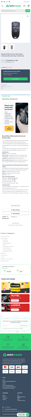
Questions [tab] (13, 216)
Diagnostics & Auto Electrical (7, 259)
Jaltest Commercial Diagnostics (9, 381)
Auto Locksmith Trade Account (9, 386)
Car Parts (3, 257)
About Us (5, 396)
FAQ (18, 395)
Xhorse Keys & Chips (7, 251)
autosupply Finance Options (9, 388)
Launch (4, 382)
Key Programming (7, 243)
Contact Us (5, 398)
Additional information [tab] (10, 99)
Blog (18, 399)
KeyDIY (11, 86)
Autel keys (5, 240)
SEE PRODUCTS (14, 300)
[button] (2, 6)
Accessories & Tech (5, 236)
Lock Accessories (7, 248)
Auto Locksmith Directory (9, 128)
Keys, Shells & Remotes (8, 246)
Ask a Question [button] (16, 213)
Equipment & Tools (5, 261)
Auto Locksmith (7, 86)
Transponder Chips (7, 249)
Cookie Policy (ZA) (21, 400)
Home (4, 395)
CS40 (3, 88)
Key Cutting (5, 241)
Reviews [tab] (4, 216)
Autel (4, 380)
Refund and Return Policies (21, 397)
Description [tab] (5, 96)
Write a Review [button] (16, 210)
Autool (4, 384)
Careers (4, 399)
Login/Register (27, 1)
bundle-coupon (4, 255)
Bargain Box (3, 253)
